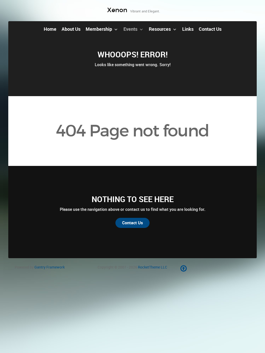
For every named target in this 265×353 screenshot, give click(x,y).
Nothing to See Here (133, 199)
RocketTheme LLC (152, 267)
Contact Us (132, 222)
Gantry (49, 267)
